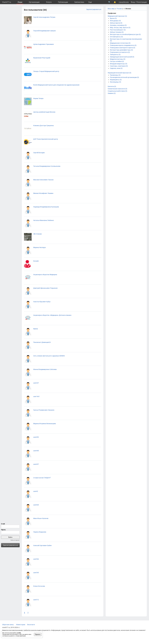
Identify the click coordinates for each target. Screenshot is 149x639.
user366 (36, 559)
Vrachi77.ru (6, 2)
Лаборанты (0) (115, 54)
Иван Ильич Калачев (40, 518)
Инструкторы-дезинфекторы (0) (121, 50)
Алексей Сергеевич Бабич (42, 545)
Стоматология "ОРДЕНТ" (42, 478)
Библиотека (79, 2)
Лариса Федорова (39, 532)
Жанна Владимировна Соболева (45, 369)
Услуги (48, 2)
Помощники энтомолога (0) (120, 52)
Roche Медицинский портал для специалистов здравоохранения (56, 85)
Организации (34, 2)
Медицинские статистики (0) (120, 43)
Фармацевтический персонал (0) (119, 73)
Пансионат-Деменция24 (42, 342)
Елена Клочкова (39, 586)
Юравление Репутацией (41, 58)
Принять (37, 634)
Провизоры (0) (115, 75)
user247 (36, 383)
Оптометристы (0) (116, 37)
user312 (36, 600)
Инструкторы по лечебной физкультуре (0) (125, 34)
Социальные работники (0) (117, 91)
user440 (36, 451)
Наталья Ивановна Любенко (43, 220)
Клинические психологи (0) (117, 89)
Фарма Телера (38, 98)
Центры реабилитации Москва (44, 112)
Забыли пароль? (15, 540)
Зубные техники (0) (117, 32)
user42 (35, 491)
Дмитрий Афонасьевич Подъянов (45, 288)
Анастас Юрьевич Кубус (42, 302)
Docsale (36, 261)
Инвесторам (20, 624)
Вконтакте (31, 624)
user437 (36, 464)
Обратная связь (8, 624)
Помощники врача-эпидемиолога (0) (123, 45)
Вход (133, 2)
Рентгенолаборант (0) (118, 30)
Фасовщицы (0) (115, 82)
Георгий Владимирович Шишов (44, 31)
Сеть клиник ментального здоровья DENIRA (49, 356)
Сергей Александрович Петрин (44, 17)
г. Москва (127, 9)
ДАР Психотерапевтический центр (45, 139)
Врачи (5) (113, 18)
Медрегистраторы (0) (117, 59)
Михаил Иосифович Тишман (43, 193)
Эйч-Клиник (37, 234)
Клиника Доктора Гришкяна (43, 125)
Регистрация (141, 2)
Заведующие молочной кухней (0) (122, 57)
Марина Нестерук (39, 247)
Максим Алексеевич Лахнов (43, 180)
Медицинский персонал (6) (117, 16)
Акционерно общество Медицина (45, 274)
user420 (36, 505)
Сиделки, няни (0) (116, 68)
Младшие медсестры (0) (118, 64)
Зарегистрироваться (10, 545)
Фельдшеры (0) (115, 21)
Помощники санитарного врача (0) (122, 48)
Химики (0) (112, 93)
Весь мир (111, 9)
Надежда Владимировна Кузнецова (46, 207)
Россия (119, 9)
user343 (36, 572)
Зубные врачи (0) (116, 23)
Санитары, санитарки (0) (119, 66)
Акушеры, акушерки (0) (118, 25)
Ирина (35, 329)
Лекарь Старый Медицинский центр (46, 71)
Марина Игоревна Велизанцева (44, 423)
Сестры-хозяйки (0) (117, 61)
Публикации (63, 2)
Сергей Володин (39, 152)
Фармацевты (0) (116, 80)
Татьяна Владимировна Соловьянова (46, 166)
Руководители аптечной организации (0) (124, 77)
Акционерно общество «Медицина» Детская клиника (52, 315)
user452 (36, 437)
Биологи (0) (112, 86)
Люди (20, 2)
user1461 (36, 396)
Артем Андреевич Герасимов (43, 44)
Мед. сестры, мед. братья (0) (120, 27)
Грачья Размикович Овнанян (43, 410)
